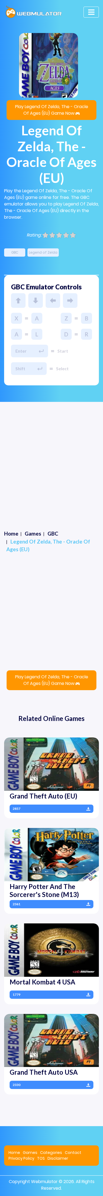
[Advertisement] (51, 456)
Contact (73, 1152)
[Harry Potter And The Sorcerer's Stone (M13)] (51, 854)
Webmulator (44, 1181)
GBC (14, 252)
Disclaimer (58, 1158)
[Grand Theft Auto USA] (51, 1040)
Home (14, 1152)
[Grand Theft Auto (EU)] (51, 764)
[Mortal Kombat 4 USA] (51, 950)
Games (30, 1152)
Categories (51, 1152)
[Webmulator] (33, 12)
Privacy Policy (21, 1158)
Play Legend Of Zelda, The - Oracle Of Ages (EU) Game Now (51, 109)
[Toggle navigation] (91, 12)
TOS (41, 1158)
